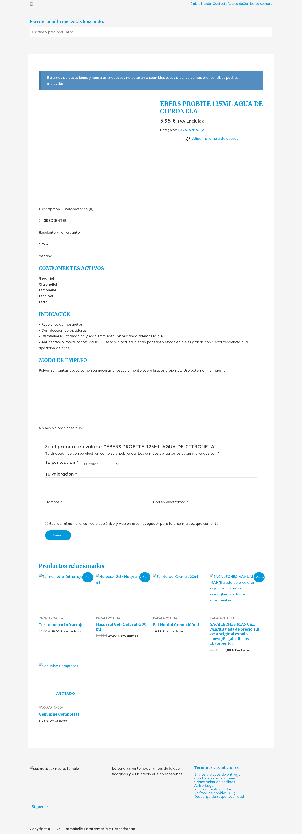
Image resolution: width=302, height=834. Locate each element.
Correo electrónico (170, 502)
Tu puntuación (62, 462)
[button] (207, 3)
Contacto (220, 3)
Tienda (206, 3)
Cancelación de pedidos (214, 782)
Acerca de (235, 3)
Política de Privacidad (213, 789)
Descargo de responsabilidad (219, 796)
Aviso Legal (204, 785)
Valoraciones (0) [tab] (79, 209)
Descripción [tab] (49, 209)
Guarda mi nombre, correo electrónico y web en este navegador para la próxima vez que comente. (134, 523)
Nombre (53, 502)
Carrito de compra (257, 3)
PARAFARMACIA (191, 130)
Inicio (196, 3)
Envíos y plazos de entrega (217, 774)
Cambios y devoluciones (215, 778)
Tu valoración (61, 474)
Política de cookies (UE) (214, 793)
